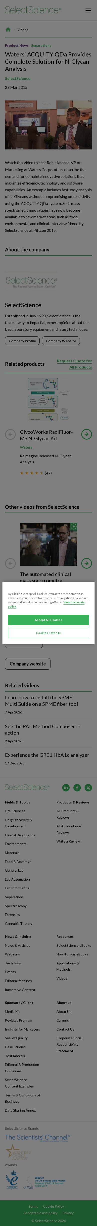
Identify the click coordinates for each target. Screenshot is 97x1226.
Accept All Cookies (48, 619)
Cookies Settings (48, 632)
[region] (48, 613)
